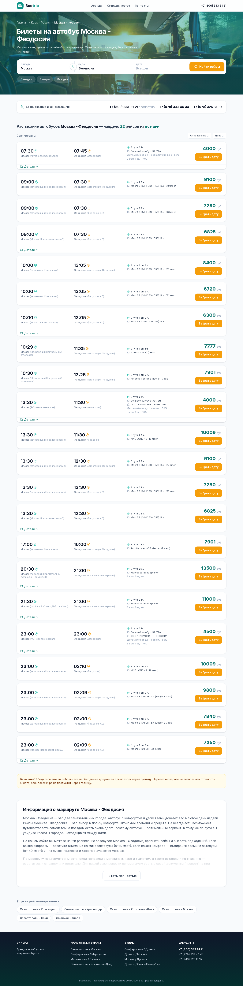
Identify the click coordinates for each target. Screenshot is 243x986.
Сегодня (26, 79)
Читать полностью (122, 876)
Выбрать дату (209, 156)
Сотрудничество (118, 5)
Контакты (142, 5)
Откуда (26, 64)
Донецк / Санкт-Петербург (143, 964)
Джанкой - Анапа (68, 918)
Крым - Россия (40, 22)
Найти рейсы (209, 67)
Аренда (96, 5)
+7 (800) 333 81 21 (213, 5)
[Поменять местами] (73, 66)
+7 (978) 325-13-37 (207, 107)
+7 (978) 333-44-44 (174, 107)
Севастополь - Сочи (34, 918)
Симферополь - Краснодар (83, 909)
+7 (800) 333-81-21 (132, 107)
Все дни (62, 79)
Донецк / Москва (136, 954)
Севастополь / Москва (86, 949)
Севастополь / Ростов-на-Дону (92, 964)
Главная (22, 22)
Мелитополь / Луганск (85, 959)
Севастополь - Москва (177, 909)
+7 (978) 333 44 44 (191, 954)
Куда (81, 64)
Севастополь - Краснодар (38, 909)
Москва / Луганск (136, 959)
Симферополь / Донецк (140, 949)
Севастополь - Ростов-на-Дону (132, 909)
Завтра (45, 79)
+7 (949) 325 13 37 (190, 959)
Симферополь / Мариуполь (88, 954)
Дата (139, 64)
